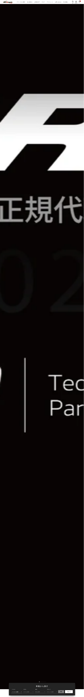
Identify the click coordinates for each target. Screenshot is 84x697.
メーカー (13, 689)
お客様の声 (37, 2)
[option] (42, 346)
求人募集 (65, 2)
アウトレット (50, 2)
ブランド (49, 689)
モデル (24, 689)
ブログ (43, 2)
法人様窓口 (29, 2)
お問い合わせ (58, 2)
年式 (36, 689)
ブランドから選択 (21, 2)
